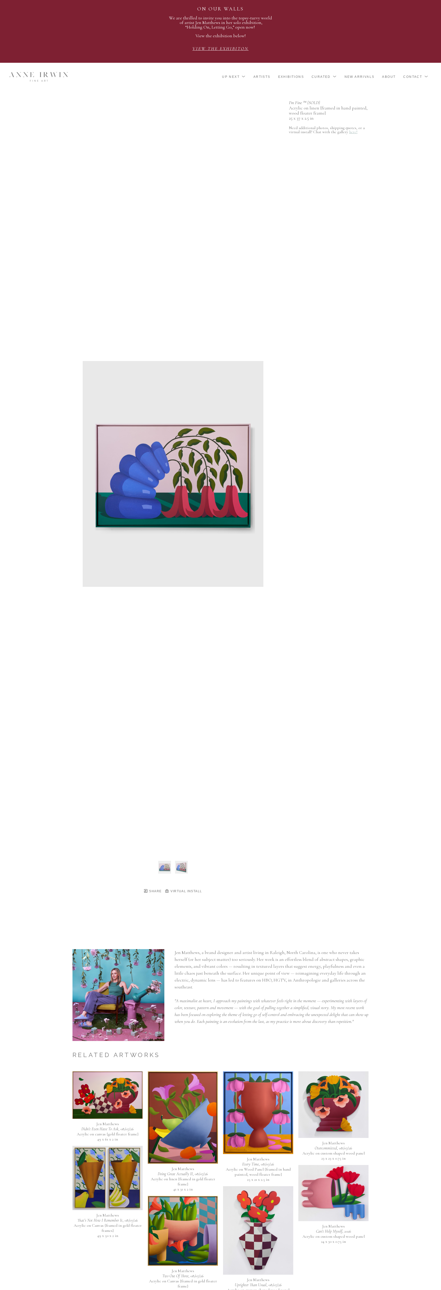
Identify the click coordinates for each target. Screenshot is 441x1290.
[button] (234, 77)
